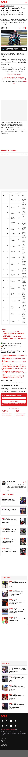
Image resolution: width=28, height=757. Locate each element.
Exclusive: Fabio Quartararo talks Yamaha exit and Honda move (9, 510)
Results (12, 5)
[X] (7, 721)
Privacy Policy (4, 744)
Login (2, 746)
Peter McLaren (4, 27)
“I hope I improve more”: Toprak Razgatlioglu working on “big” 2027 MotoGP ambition (17, 670)
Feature (7, 508)
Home (2, 5)
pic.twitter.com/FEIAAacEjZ (19, 79)
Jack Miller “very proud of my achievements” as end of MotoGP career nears (17, 688)
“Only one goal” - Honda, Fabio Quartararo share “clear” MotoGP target (14, 337)
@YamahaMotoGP (6, 79)
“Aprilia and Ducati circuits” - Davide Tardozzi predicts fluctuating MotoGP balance (17, 611)
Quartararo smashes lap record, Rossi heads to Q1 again (20, 414)
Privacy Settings (4, 745)
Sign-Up (2, 748)
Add (24, 49)
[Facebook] (2, 721)
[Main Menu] (26, 2)
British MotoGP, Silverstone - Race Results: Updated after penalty (9, 530)
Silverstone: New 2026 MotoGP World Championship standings (9, 550)
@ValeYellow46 (20, 77)
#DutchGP (6, 77)
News (7, 498)
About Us (3, 740)
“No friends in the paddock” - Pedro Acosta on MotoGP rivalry (17, 583)
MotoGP (7, 5)
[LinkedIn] (15, 721)
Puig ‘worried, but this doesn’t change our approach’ (7, 414)
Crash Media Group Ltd (8, 729)
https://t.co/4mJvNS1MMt (14, 74)
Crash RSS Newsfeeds (5, 742)
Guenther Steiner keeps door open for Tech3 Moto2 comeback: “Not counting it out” (17, 602)
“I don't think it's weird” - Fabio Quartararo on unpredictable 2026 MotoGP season (9, 521)
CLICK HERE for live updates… (9, 151)
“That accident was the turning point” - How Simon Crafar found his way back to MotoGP (17, 706)
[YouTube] (11, 721)
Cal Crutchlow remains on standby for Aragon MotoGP (17, 619)
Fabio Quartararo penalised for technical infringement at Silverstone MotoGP (9, 541)
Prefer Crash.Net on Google (11, 48)
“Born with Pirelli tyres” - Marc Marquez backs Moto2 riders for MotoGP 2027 (16, 697)
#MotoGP (11, 77)
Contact (2, 741)
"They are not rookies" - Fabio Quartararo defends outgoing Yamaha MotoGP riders (13, 333)
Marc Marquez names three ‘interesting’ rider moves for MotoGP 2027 (8, 501)
